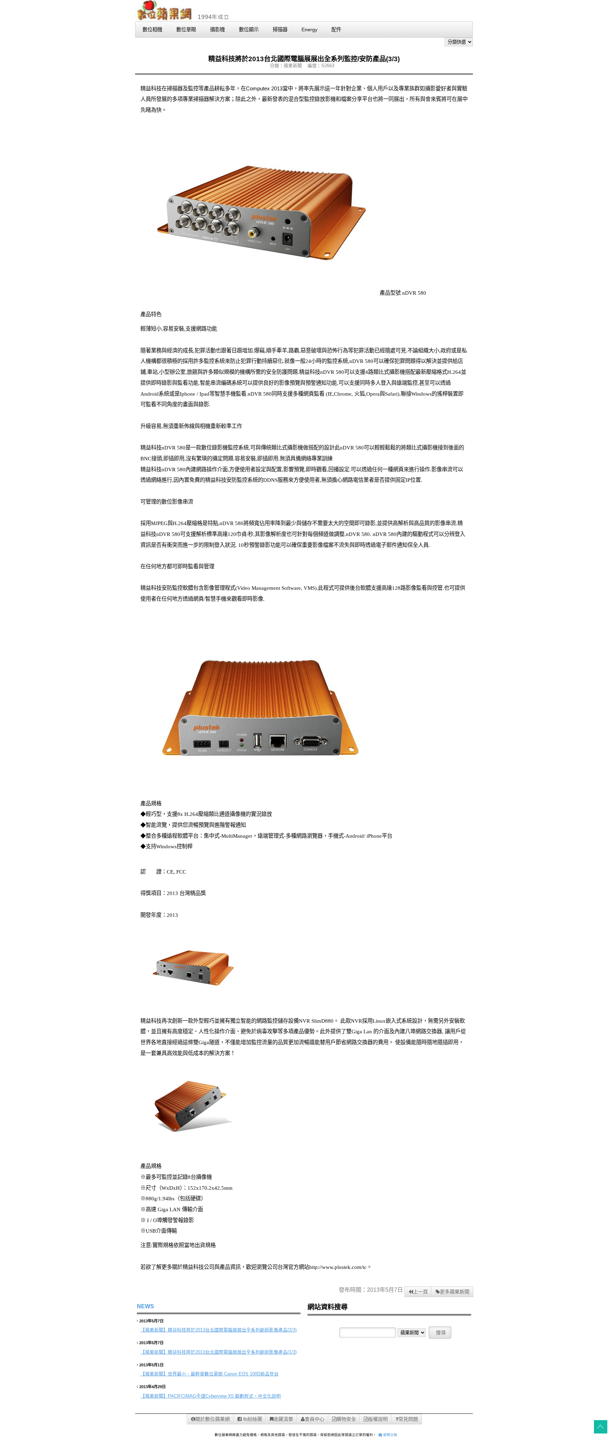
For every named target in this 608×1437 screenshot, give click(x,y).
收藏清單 (283, 1419)
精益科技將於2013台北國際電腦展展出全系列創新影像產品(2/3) (232, 1330)
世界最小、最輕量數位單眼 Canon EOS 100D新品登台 (223, 1374)
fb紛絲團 (252, 1419)
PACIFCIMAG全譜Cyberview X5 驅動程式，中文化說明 (224, 1396)
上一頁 (420, 1292)
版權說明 (378, 1419)
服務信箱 (389, 1435)
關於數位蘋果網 (212, 1419)
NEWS (145, 1306)
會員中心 (314, 1419)
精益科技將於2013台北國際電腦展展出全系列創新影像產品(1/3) (232, 1352)
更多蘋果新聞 (454, 1292)
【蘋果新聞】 (154, 1330)
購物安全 (346, 1419)
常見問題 (408, 1419)
